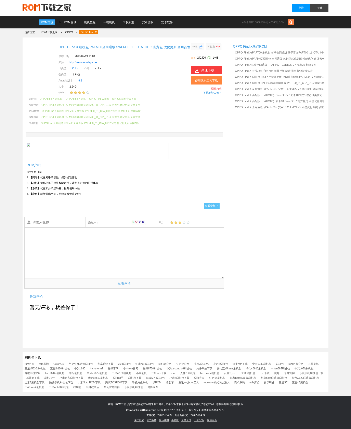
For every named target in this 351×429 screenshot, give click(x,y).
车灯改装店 (92, 387)
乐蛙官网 (289, 373)
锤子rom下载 (240, 363)
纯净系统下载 (204, 368)
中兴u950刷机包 (304, 368)
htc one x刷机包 (209, 373)
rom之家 (29, 363)
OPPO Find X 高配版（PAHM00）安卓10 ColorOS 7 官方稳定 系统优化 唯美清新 (283, 101)
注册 (319, 7)
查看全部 (210, 205)
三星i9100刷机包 (121, 373)
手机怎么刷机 (140, 382)
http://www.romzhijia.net (83, 62)
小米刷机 (141, 373)
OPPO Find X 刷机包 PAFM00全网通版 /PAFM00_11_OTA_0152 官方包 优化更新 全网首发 (90, 105)
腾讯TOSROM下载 (116, 382)
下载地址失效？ (212, 92)
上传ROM (199, 420)
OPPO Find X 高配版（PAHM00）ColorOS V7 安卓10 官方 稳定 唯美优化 (278, 95)
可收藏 (211, 46)
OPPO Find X (89, 32)
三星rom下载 (158, 373)
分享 (195, 46)
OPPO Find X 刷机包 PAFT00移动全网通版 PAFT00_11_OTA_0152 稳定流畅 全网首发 (286, 83)
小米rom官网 (130, 368)
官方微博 (151, 420)
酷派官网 (113, 368)
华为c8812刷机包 (98, 377)
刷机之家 (199, 377)
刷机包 (280, 363)
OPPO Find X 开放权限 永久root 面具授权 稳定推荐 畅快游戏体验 (274, 70)
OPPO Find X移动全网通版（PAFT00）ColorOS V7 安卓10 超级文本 (275, 64)
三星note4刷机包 (34, 387)
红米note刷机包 (144, 363)
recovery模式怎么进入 (217, 382)
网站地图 (164, 420)
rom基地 (44, 363)
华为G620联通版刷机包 (305, 377)
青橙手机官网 (32, 373)
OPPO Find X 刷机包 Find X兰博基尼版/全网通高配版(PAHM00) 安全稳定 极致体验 (284, 76)
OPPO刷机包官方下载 (124, 98)
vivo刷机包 (124, 363)
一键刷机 (109, 22)
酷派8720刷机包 (152, 368)
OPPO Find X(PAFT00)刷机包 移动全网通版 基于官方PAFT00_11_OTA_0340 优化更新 (286, 52)
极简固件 (212, 420)
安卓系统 (239, 382)
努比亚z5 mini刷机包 (229, 368)
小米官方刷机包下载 (71, 377)
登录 (301, 7)
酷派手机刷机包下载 (61, 382)
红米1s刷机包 (217, 377)
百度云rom (230, 373)
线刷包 (77, 387)
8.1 (80, 80)
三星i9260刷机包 (60, 368)
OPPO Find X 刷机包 (51, 98)
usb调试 (254, 382)
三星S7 (283, 382)
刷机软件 (49, 377)
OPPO (69, 32)
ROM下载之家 (49, 32)
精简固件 (152, 387)
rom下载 (265, 373)
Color (75, 68)
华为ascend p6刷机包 (179, 368)
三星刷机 (313, 363)
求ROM (157, 382)
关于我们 (139, 420)
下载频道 (128, 22)
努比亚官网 (182, 363)
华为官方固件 (112, 387)
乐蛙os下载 (33, 377)
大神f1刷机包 (188, 373)
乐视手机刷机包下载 (311, 373)
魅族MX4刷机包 (155, 377)
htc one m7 (96, 368)
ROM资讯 (70, 22)
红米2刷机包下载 (34, 382)
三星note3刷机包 (59, 387)
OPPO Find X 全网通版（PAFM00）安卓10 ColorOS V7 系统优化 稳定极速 (279, 89)
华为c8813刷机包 (256, 368)
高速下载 (207, 70)
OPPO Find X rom (99, 98)
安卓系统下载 (105, 363)
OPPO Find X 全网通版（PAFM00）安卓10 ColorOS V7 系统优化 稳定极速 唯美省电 (285, 107)
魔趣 (277, 373)
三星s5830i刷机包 (35, 368)
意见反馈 (186, 420)
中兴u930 (79, 368)
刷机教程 (89, 22)
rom (29, 171)
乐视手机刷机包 (133, 387)
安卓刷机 (269, 382)
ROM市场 (47, 22)
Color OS (58, 363)
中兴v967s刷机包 (97, 373)
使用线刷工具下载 (206, 80)
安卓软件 (167, 22)
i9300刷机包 (248, 373)
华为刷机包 (75, 373)
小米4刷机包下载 (179, 377)
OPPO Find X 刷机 (76, 98)
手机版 (175, 420)
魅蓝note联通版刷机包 (274, 377)
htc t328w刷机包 (54, 373)
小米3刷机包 (201, 363)
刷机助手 (118, 377)
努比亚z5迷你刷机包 (81, 363)
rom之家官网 (295, 363)
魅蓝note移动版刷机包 (243, 377)
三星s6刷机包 (300, 382)
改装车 (170, 382)
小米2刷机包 (220, 363)
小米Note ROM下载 (89, 382)
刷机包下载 (134, 377)
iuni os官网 (164, 363)
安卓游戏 (147, 22)
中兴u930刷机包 (261, 363)
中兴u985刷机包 (280, 368)
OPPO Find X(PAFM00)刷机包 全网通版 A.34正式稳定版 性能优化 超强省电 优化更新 (285, 58)
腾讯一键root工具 (189, 382)
